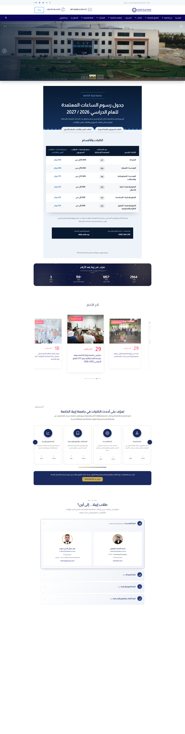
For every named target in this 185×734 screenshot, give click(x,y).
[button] (100, 77)
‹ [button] (180, 51)
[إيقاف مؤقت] (181, 26)
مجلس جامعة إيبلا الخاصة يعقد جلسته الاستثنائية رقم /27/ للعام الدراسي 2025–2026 (127, 356)
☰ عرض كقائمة (39, 407)
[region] (92, 51)
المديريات (128, 18)
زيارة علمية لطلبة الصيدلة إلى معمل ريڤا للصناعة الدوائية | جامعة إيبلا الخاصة (86, 358)
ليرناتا (39, 10)
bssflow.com (117, 561)
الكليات (139, 18)
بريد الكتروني (63, 18)
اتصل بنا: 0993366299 (92, 479)
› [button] (4, 51)
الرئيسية (178, 18)
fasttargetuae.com (67, 561)
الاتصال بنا (74, 18)
